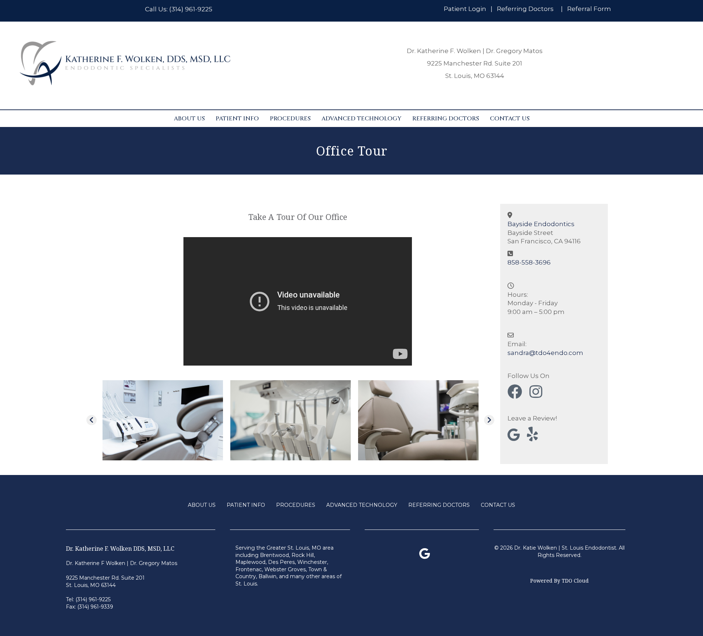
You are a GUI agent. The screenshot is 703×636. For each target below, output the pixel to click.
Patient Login (465, 8)
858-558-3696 (529, 262)
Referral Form (589, 8)
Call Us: (157, 9)
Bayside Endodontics (540, 224)
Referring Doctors (525, 8)
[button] (91, 420)
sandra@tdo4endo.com (545, 352)
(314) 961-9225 (190, 9)
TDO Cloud (575, 580)
